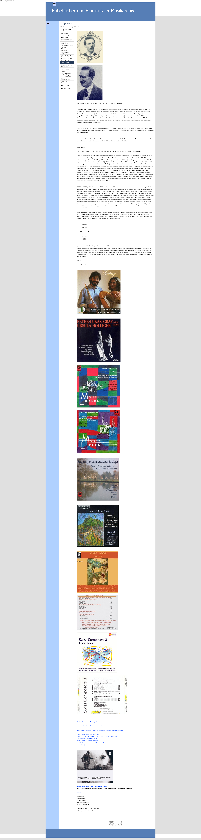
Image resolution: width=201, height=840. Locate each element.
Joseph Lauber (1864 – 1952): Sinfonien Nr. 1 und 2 (92, 786)
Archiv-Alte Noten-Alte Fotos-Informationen (66, 30)
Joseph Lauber (65, 62)
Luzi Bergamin (65, 69)
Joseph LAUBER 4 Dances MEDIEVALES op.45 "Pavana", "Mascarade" (97, 736)
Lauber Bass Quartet (82, 745)
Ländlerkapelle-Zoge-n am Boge (67, 46)
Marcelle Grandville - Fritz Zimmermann (67, 39)
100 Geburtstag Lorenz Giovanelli (67, 49)
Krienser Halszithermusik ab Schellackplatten (66, 73)
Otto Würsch (64, 33)
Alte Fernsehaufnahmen (66, 78)
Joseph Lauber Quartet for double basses (88, 734)
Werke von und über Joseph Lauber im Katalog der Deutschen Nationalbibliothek (100, 730)
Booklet (79, 792)
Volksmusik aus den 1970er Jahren (66, 65)
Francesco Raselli (66, 88)
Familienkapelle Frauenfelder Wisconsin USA (65, 37)
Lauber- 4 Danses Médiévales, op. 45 (87, 738)
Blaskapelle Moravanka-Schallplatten (64, 82)
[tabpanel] (115, 411)
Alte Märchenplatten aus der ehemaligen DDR (66, 76)
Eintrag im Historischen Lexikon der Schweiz (89, 726)
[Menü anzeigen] (54, 4)
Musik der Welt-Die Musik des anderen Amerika (66, 56)
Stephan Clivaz (65, 85)
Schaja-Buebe (64, 43)
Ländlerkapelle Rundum (65, 52)
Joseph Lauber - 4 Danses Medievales (87, 740)
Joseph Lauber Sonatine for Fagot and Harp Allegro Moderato (92, 743)
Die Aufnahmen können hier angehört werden (89, 722)
